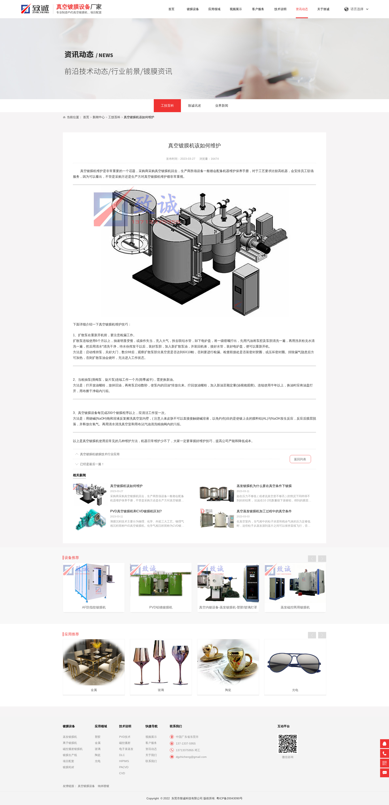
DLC (122, 755)
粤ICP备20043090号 (229, 798)
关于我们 (151, 755)
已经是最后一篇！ (92, 464)
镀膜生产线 (70, 755)
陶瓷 (97, 755)
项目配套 (68, 761)
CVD (122, 773)
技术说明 (280, 9)
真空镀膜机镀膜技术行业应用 (100, 454)
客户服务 (258, 9)
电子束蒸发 (126, 749)
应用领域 (214, 9)
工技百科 (167, 105)
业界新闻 (221, 105)
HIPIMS (124, 761)
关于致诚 (323, 9)
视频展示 (236, 9)
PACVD (123, 767)
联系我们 (151, 761)
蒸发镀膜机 (70, 736)
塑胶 (97, 736)
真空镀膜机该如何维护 (139, 117)
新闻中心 (99, 117)
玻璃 (97, 749)
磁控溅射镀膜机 (73, 749)
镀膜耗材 (68, 767)
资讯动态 (302, 9)
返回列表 (300, 459)
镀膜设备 (193, 9)
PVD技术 (124, 736)
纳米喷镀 (103, 786)
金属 (97, 742)
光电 (97, 761)
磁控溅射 (124, 742)
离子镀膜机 (70, 742)
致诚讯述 (194, 105)
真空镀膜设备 (86, 786)
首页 (171, 9)
